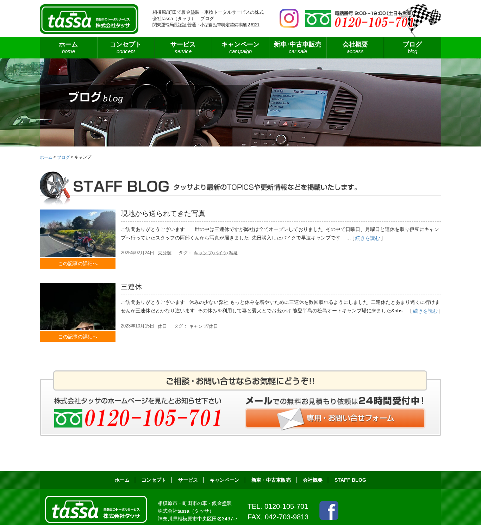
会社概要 (355, 47)
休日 (162, 326)
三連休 (131, 286)
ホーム (68, 47)
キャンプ (203, 252)
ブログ (412, 47)
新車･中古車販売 (297, 47)
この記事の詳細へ (78, 263)
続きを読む (367, 238)
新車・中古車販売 (271, 480)
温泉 (233, 252)
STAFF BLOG (350, 480)
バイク (220, 252)
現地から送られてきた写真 (163, 213)
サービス (188, 480)
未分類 (164, 252)
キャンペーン (240, 47)
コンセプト (126, 47)
